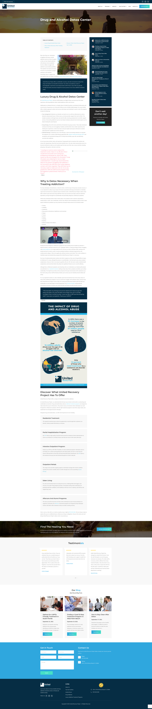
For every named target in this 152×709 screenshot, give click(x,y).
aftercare (57, 503)
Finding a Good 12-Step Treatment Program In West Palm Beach (102, 47)
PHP (45, 435)
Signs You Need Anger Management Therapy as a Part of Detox (100, 79)
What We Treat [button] (122, 6)
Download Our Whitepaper (78, 171)
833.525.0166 (144, 6)
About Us (67, 687)
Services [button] (114, 6)
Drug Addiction (68, 694)
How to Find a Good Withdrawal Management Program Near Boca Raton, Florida (100, 86)
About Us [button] (100, 6)
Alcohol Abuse (68, 692)
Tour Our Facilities (69, 689)
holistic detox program (77, 76)
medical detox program (64, 76)
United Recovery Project (47, 100)
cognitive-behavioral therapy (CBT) (76, 134)
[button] (42, 563)
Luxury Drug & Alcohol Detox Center (52, 43)
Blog (130, 6)
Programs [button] (107, 6)
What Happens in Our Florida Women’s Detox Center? (101, 93)
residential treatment (53, 268)
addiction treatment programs (73, 403)
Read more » (47, 634)
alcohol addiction (46, 249)
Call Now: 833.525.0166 (104, 529)
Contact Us (135, 6)
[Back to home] (8, 6)
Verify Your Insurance (8, 1)
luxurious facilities (71, 283)
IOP (79, 453)
